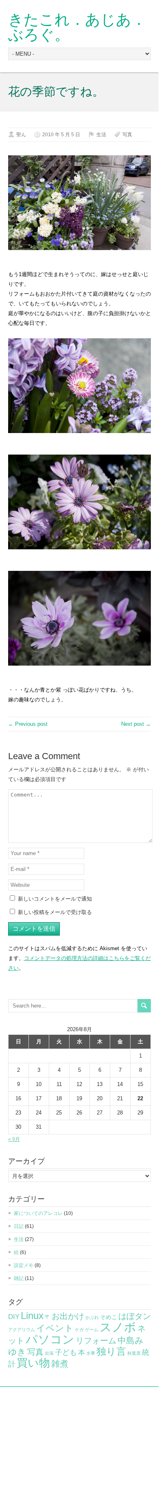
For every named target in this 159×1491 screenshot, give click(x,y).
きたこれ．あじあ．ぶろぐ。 (77, 27)
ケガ (79, 1329)
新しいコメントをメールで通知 (55, 899)
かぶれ (92, 1317)
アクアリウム (21, 1329)
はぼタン (134, 1316)
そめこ (108, 1317)
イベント (55, 1328)
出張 (49, 1353)
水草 (90, 1353)
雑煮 (59, 1364)
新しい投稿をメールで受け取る (55, 912)
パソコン (50, 1339)
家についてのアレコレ (38, 1213)
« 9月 (14, 1139)
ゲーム (91, 1329)
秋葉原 (134, 1353)
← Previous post (28, 724)
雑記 (19, 1278)
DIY (14, 1316)
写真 (127, 134)
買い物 (33, 1362)
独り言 (111, 1351)
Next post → (136, 724)
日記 (19, 1226)
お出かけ (68, 1316)
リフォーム (96, 1340)
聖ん (21, 134)
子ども (66, 1352)
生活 (101, 134)
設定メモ (23, 1265)
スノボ (118, 1327)
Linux (32, 1315)
